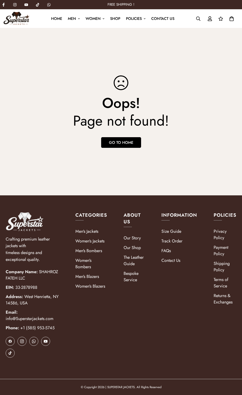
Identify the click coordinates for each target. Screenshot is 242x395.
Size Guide (171, 231)
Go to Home (121, 142)
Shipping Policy (222, 266)
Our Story (132, 238)
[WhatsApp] (33, 341)
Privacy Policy (220, 234)
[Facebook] (10, 341)
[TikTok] (10, 353)
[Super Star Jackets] (17, 18)
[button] (231, 18)
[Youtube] (26, 5)
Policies (134, 18)
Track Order (171, 241)
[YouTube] (45, 341)
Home (56, 18)
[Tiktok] (37, 5)
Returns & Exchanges (223, 299)
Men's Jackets (86, 231)
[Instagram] (15, 5)
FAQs (166, 251)
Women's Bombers (83, 263)
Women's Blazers (90, 286)
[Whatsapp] (49, 5)
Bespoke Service (131, 276)
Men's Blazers (87, 276)
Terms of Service (221, 282)
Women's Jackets (89, 241)
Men (72, 18)
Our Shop (132, 248)
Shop (115, 18)
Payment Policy (221, 250)
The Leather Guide (134, 260)
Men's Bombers (88, 251)
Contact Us (162, 18)
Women (93, 18)
